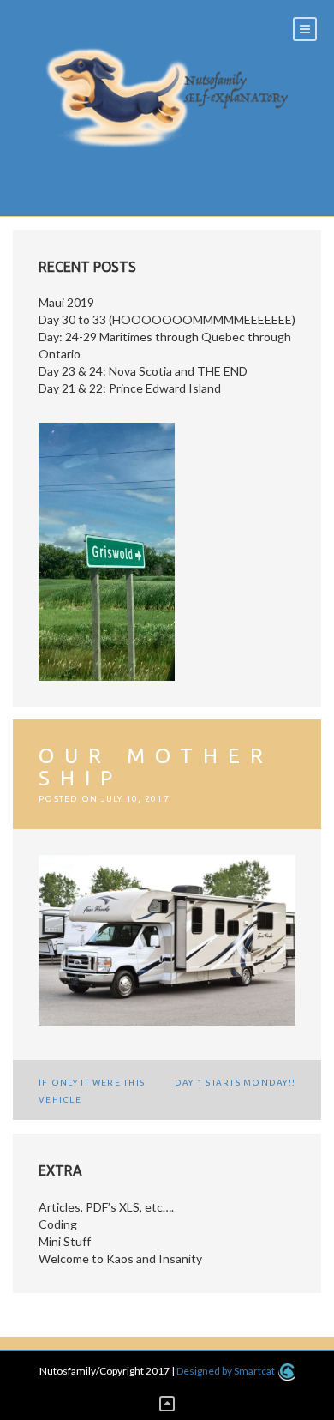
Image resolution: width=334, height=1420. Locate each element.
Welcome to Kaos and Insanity (120, 1258)
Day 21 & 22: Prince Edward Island (130, 388)
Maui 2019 (66, 302)
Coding (58, 1224)
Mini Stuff (65, 1241)
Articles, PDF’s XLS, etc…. (106, 1207)
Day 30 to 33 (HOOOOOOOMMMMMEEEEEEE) (167, 319)
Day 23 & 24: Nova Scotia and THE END (143, 371)
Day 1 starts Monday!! (235, 1082)
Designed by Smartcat (226, 1370)
